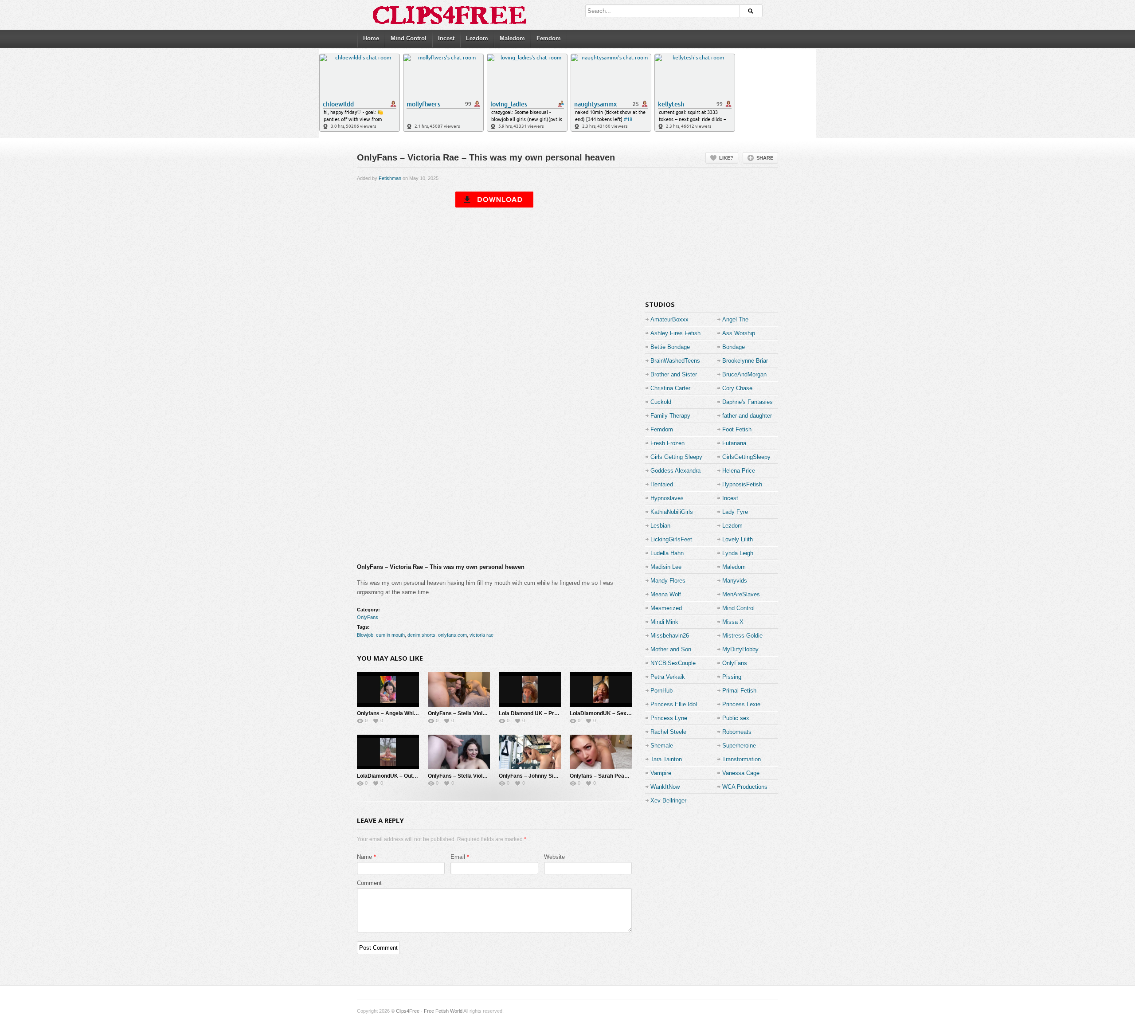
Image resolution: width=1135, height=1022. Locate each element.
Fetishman (390, 178)
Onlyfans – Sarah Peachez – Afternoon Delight (628, 776)
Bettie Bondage (670, 347)
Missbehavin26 (669, 635)
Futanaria (734, 443)
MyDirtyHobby (740, 649)
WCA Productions (744, 786)
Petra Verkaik (667, 677)
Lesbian (660, 525)
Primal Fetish (739, 690)
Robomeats (736, 731)
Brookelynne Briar (745, 360)
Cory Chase (737, 388)
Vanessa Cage (740, 773)
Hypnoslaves (667, 498)
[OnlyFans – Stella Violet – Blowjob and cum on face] (459, 752)
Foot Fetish (736, 429)
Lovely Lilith (737, 539)
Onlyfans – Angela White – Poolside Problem (413, 713)
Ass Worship (738, 333)
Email (457, 857)
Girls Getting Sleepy (676, 457)
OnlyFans (367, 617)
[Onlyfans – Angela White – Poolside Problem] (388, 689)
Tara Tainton (666, 759)
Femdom (548, 38)
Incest (446, 38)
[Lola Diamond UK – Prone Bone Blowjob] (529, 689)
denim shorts (421, 635)
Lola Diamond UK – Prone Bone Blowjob (549, 713)
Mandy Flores (667, 580)
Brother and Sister (673, 374)
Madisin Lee (665, 567)
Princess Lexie (741, 704)
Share (764, 158)
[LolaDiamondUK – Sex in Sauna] (600, 689)
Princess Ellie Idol (673, 704)
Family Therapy (670, 415)
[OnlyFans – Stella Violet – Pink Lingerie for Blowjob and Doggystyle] (459, 689)
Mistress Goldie (742, 635)
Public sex (735, 718)
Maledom (512, 38)
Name (364, 857)
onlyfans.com (452, 635)
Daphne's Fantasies (747, 402)
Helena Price (738, 470)
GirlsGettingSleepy (746, 457)
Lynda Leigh (737, 553)
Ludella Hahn (667, 553)
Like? (726, 158)
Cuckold (660, 402)
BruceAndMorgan (744, 374)
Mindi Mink (664, 622)
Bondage (733, 347)
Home (371, 38)
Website (554, 857)
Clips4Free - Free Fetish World (429, 1011)
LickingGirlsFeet (671, 539)
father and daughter (747, 415)
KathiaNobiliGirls (671, 512)
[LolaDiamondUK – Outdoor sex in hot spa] (388, 752)
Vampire (660, 773)
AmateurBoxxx (669, 319)
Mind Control (409, 38)
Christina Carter (670, 388)
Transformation (741, 759)
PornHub (661, 690)
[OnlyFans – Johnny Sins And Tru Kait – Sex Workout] (529, 752)
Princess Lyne (668, 718)
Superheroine (739, 745)
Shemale (661, 745)
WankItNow (665, 786)
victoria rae (481, 635)
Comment (369, 883)
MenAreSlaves (741, 594)
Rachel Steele (668, 731)
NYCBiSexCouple (673, 663)
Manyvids (734, 580)
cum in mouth (390, 635)
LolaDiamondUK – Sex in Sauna (610, 713)
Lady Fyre (735, 512)
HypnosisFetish (742, 484)
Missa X (733, 622)
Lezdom (477, 38)
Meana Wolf (665, 594)
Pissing (731, 677)
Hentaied (661, 484)
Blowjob (365, 635)
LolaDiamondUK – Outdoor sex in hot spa (409, 776)
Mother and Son (670, 649)
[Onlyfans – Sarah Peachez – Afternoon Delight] (600, 752)
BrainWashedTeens (675, 360)
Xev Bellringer (668, 800)
